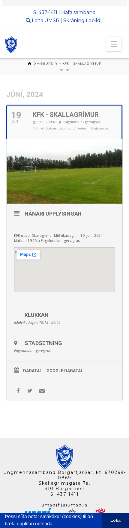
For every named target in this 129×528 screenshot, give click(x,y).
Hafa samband (78, 12)
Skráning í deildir (83, 20)
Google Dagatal (64, 370)
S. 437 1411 (64, 494)
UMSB (51, 20)
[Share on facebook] (18, 391)
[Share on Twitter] (30, 391)
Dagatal (32, 370)
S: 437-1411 (45, 12)
